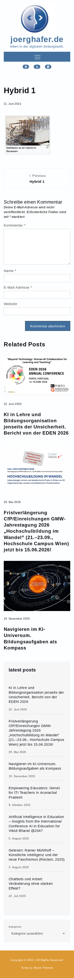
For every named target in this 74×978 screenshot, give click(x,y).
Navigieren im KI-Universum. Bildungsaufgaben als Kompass (30, 638)
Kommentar (15, 225)
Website (10, 304)
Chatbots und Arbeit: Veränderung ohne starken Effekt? (31, 884)
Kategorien (15, 926)
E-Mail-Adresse (18, 287)
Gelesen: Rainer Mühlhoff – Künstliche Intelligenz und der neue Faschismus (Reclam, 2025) (37, 855)
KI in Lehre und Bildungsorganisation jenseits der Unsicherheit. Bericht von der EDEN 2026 (36, 423)
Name (10, 270)
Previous (38, 179)
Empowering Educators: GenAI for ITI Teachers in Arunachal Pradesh (34, 793)
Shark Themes (43, 967)
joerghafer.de (37, 38)
